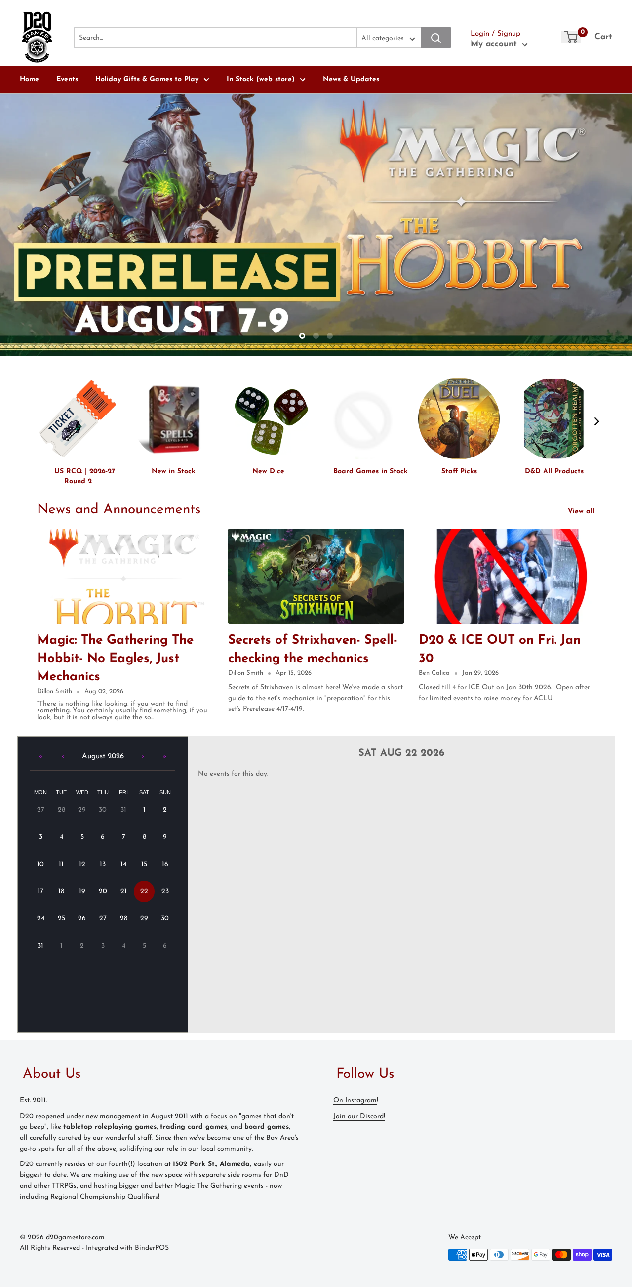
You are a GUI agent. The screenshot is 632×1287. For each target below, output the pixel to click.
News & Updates (351, 79)
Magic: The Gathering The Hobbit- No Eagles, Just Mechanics (115, 659)
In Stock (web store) (261, 79)
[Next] (596, 422)
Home (29, 79)
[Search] (436, 37)
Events (67, 79)
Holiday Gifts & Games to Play (146, 79)
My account (495, 44)
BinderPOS (152, 1248)
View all (582, 511)
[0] (571, 37)
